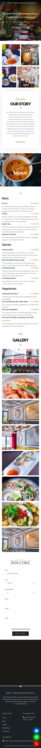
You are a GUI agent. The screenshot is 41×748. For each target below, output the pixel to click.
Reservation (6, 728)
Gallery (4, 724)
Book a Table (20, 633)
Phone (7, 608)
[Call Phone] (36, 743)
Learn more (20, 141)
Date (6, 570)
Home (4, 718)
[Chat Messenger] (36, 730)
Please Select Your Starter (21, 629)
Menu (4, 721)
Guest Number (9, 589)
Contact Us (5, 731)
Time (6, 579)
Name (6, 599)
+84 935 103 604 (21, 27)
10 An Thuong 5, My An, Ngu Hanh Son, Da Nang (20, 741)
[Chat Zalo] (36, 737)
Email (6, 618)
